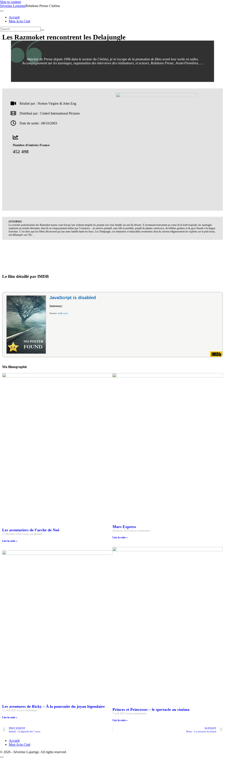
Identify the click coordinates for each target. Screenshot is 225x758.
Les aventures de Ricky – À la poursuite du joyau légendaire (53, 706)
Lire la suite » (9, 540)
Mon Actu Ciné (19, 21)
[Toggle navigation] (2, 11)
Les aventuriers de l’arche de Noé (30, 530)
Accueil (14, 17)
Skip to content (10, 2)
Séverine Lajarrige (12, 6)
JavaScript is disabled (72, 297)
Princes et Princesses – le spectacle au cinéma (150, 709)
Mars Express (124, 526)
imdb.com (63, 313)
